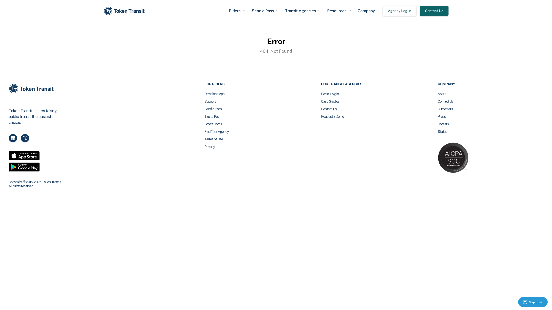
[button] (237, 10)
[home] (125, 11)
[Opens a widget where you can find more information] (533, 302)
